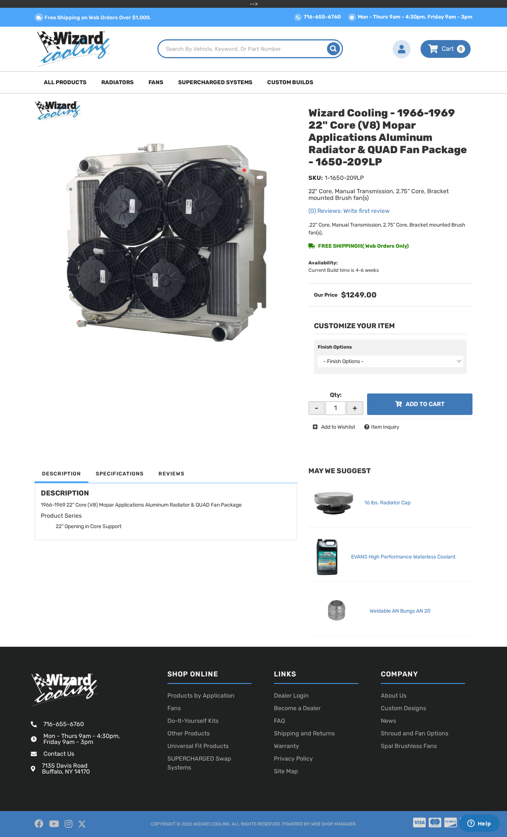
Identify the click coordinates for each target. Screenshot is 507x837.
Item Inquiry (385, 427)
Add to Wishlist (338, 427)
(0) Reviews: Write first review (349, 210)
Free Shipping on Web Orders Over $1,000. (97, 17)
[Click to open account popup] (402, 48)
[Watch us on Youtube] (54, 824)
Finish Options (335, 347)
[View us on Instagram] (68, 824)
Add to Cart (425, 404)
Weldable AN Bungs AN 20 (400, 611)
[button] (250, 48)
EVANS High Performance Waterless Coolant (403, 557)
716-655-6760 (63, 724)
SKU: (315, 177)
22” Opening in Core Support (88, 526)
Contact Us (58, 753)
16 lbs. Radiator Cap (387, 503)
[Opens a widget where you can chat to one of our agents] (479, 824)
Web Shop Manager (333, 824)
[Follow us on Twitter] (82, 824)
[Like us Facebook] (39, 824)
